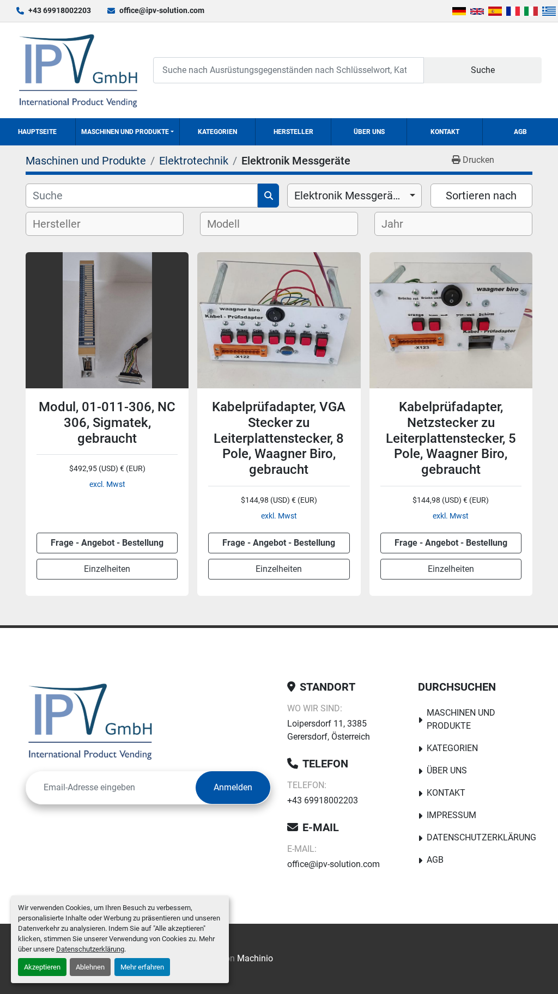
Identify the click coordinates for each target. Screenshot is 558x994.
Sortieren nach (481, 195)
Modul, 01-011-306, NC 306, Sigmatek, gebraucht (107, 422)
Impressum (451, 815)
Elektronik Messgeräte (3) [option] (354, 195)
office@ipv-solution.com (161, 10)
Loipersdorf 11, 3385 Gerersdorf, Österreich (328, 730)
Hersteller (293, 132)
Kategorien (217, 132)
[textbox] (66, 224)
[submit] (268, 196)
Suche (483, 70)
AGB (520, 132)
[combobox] (354, 196)
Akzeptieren (42, 967)
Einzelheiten (107, 569)
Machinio (255, 958)
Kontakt (444, 132)
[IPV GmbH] (90, 721)
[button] (127, 131)
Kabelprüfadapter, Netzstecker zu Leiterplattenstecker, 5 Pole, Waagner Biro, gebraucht (451, 438)
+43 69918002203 (59, 10)
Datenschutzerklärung (90, 949)
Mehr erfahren (142, 967)
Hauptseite (37, 132)
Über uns (369, 132)
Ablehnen (90, 967)
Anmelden (233, 787)
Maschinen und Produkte (125, 132)
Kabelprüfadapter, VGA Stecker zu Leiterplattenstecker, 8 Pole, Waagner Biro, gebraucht (278, 438)
